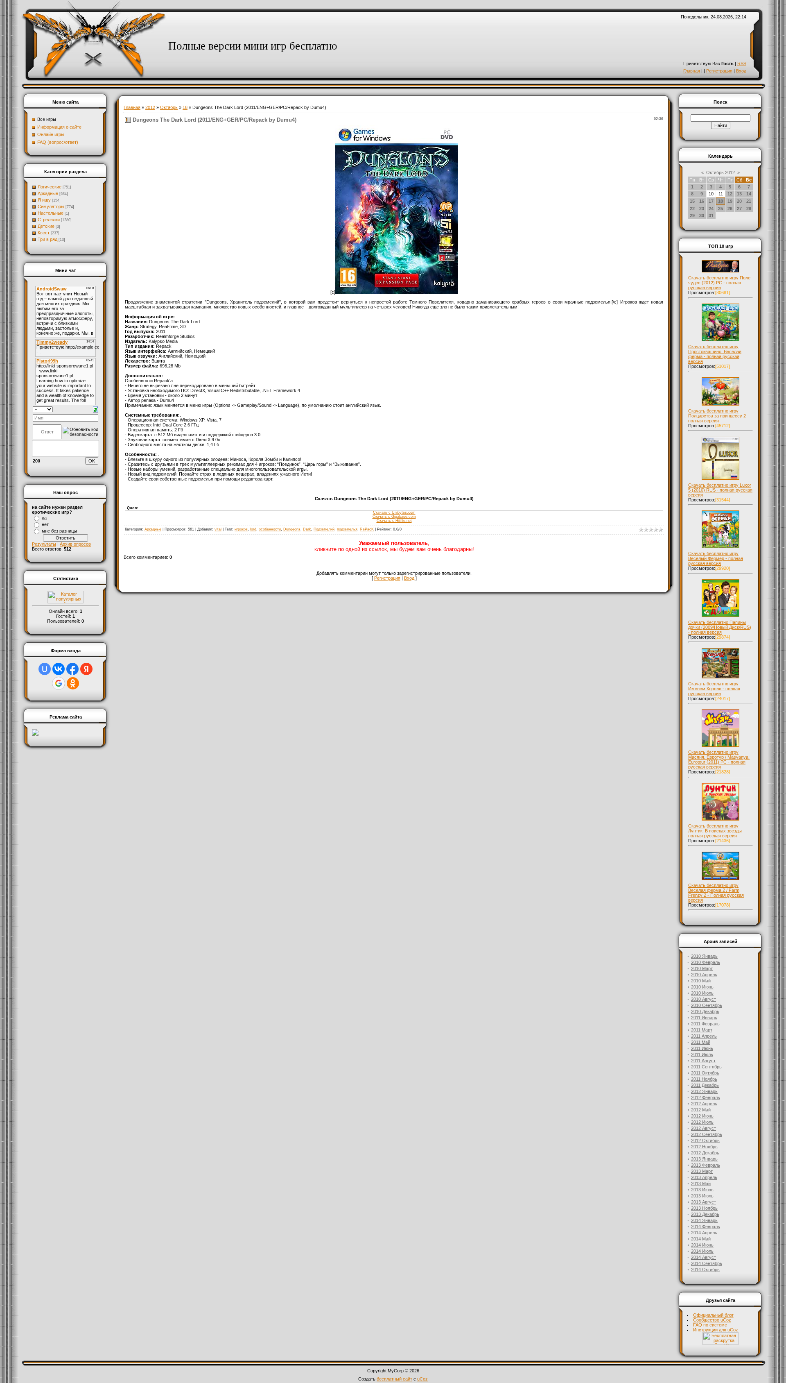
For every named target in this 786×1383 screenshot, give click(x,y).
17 (711, 201)
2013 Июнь (702, 1189)
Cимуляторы (51, 206)
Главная (691, 70)
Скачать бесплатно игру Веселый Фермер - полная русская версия (715, 558)
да (44, 517)
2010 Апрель (704, 974)
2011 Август (703, 1060)
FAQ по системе (710, 1324)
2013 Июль (702, 1195)
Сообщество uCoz (712, 1319)
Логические (49, 186)
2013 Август (703, 1201)
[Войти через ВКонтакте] (58, 669)
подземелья (347, 529)
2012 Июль (702, 1122)
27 (739, 208)
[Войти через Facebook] (72, 669)
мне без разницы (59, 530)
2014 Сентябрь (706, 1263)
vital (218, 529)
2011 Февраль (705, 1023)
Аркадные (48, 193)
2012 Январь (704, 1091)
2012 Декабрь (705, 1152)
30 (701, 215)
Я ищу (44, 199)
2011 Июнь (702, 1048)
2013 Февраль (705, 1165)
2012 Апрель (704, 1103)
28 (748, 208)
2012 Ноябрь (704, 1146)
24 (711, 208)
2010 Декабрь (705, 1011)
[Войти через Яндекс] (86, 669)
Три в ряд (47, 239)
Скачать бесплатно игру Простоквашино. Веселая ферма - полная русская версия (714, 354)
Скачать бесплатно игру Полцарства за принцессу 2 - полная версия (718, 415)
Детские (46, 226)
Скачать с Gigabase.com (394, 517)
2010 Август (703, 999)
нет (45, 524)
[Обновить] (95, 408)
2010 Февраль (705, 962)
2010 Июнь (702, 986)
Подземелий (324, 529)
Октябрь (169, 107)
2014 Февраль (705, 1226)
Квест (44, 232)
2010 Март (702, 968)
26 (729, 208)
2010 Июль (702, 993)
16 (701, 201)
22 (692, 208)
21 (748, 201)
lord (253, 529)
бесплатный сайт (394, 1378)
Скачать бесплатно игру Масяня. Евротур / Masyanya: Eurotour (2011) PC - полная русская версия (719, 759)
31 (711, 215)
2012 (150, 107)
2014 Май (701, 1238)
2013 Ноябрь (704, 1208)
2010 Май (701, 980)
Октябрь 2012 (720, 172)
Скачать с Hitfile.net (394, 521)
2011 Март (701, 1029)
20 (739, 201)
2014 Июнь (702, 1244)
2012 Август (703, 1128)
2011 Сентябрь (706, 1066)
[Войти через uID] (44, 669)
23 (701, 208)
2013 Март (702, 1171)
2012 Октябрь (705, 1140)
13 (739, 193)
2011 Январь (704, 1017)
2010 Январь (704, 956)
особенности (270, 529)
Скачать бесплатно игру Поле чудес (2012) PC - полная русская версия (719, 282)
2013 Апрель (704, 1177)
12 (729, 193)
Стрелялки (49, 219)
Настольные (50, 213)
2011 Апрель (704, 1036)
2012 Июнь (702, 1115)
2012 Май (701, 1109)
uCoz (422, 1378)
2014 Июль (702, 1251)
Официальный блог (713, 1315)
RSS (741, 63)
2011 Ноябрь (704, 1079)
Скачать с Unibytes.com (394, 512)
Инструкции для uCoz (715, 1329)
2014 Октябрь (705, 1269)
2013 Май (701, 1183)
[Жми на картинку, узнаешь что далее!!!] (720, 272)
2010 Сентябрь (706, 1005)
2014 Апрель (704, 1232)
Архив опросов (75, 544)
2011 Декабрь (705, 1085)
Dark (307, 529)
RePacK (367, 529)
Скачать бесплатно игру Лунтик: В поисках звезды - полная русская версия (716, 830)
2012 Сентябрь (706, 1134)
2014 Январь (704, 1220)
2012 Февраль (705, 1097)
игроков (241, 529)
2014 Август (703, 1257)
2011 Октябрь (705, 1072)
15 (692, 201)
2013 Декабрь (705, 1214)
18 (185, 107)
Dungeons (291, 529)
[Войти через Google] (58, 683)
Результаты (44, 544)
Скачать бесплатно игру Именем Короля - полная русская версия (714, 688)
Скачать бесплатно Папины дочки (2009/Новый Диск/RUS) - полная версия (719, 627)
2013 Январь (704, 1158)
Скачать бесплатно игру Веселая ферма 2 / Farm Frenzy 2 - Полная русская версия (716, 892)
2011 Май (700, 1042)
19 (729, 201)
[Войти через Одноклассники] (73, 683)
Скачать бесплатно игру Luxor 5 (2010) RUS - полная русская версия (720, 490)
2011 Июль (702, 1054)
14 (748, 193)
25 (720, 208)
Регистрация (719, 70)
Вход (741, 70)
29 (692, 215)
